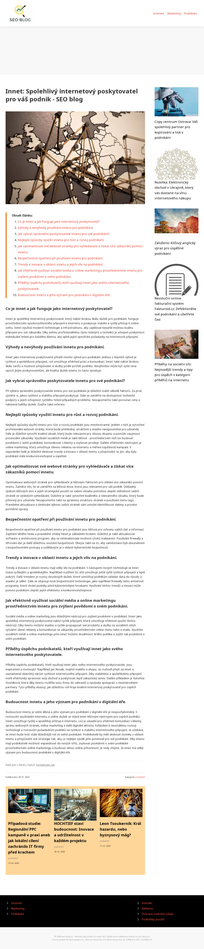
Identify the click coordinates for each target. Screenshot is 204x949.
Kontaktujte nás (45, 765)
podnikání (140, 777)
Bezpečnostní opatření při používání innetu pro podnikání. (60, 258)
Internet (158, 13)
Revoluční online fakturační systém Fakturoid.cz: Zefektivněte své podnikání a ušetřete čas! (175, 309)
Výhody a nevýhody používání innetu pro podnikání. (56, 227)
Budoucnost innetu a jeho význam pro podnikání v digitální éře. (64, 295)
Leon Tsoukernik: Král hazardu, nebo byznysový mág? (120, 829)
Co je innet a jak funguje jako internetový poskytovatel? (58, 221)
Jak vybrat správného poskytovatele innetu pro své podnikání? (63, 234)
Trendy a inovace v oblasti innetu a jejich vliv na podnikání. (60, 264)
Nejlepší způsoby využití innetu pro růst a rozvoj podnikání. (61, 240)
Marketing (174, 13)
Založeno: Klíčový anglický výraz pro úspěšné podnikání (175, 248)
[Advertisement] (102, 50)
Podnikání (190, 13)
